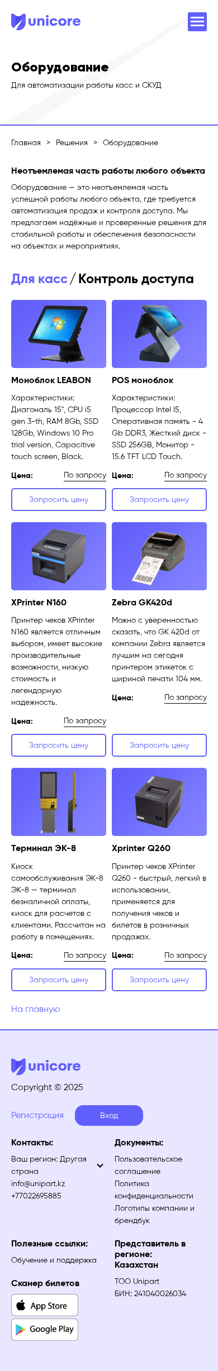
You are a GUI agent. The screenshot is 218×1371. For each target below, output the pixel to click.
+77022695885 (36, 1196)
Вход (109, 1115)
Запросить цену (58, 499)
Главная (26, 142)
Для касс (39, 278)
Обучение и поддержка (54, 1260)
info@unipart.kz (38, 1183)
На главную (35, 1009)
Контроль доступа (136, 278)
